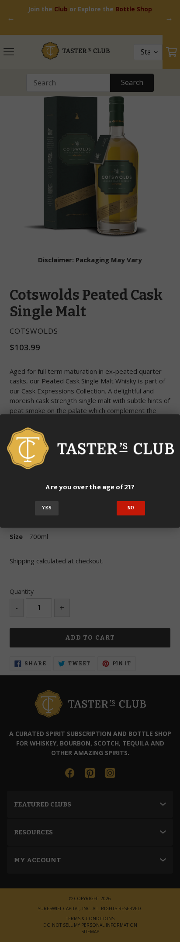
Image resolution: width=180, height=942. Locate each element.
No (131, 508)
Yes (47, 508)
